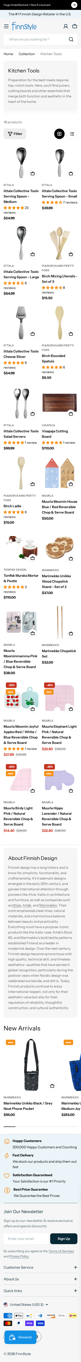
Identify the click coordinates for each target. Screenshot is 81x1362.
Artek (26, 905)
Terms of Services (61, 1251)
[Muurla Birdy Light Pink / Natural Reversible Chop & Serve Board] (21, 779)
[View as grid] (59, 133)
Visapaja (48, 425)
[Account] (65, 26)
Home (8, 54)
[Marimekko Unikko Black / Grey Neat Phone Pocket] (31, 1065)
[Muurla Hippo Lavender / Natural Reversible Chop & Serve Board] (59, 779)
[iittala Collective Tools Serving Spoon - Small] (59, 162)
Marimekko (50, 570)
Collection (27, 54)
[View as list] (72, 133)
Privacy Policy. (19, 1256)
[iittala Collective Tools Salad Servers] (21, 402)
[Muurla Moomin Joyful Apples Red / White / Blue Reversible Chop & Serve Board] (21, 698)
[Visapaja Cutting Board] (59, 402)
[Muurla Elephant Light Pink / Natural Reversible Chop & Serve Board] (59, 698)
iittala (9, 185)
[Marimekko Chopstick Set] (59, 622)
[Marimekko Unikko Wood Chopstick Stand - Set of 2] (59, 547)
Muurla (47, 495)
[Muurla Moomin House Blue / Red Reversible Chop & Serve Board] (59, 473)
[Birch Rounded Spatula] (59, 323)
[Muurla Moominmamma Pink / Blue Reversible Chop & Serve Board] (21, 622)
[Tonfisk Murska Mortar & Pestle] (21, 547)
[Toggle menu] (6, 26)
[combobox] (40, 39)
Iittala (16, 905)
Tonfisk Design (15, 569)
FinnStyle (23, 1354)
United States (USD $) (27, 1304)
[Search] (71, 39)
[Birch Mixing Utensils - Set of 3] (59, 243)
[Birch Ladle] (21, 473)
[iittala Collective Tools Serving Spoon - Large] (21, 243)
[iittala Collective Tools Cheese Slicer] (21, 323)
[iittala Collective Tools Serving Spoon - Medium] (21, 162)
